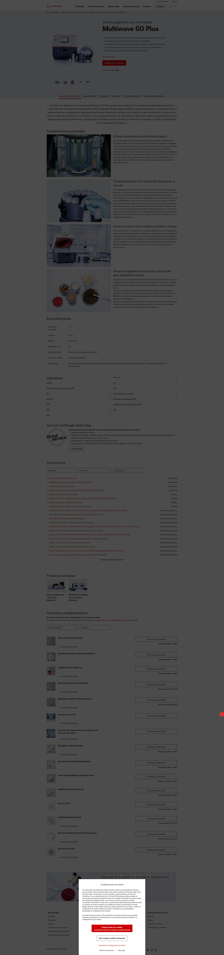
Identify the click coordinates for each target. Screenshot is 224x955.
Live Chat (222, 714)
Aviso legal (121, 950)
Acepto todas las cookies (112, 928)
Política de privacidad (106, 950)
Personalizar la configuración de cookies (112, 945)
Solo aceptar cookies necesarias (112, 938)
